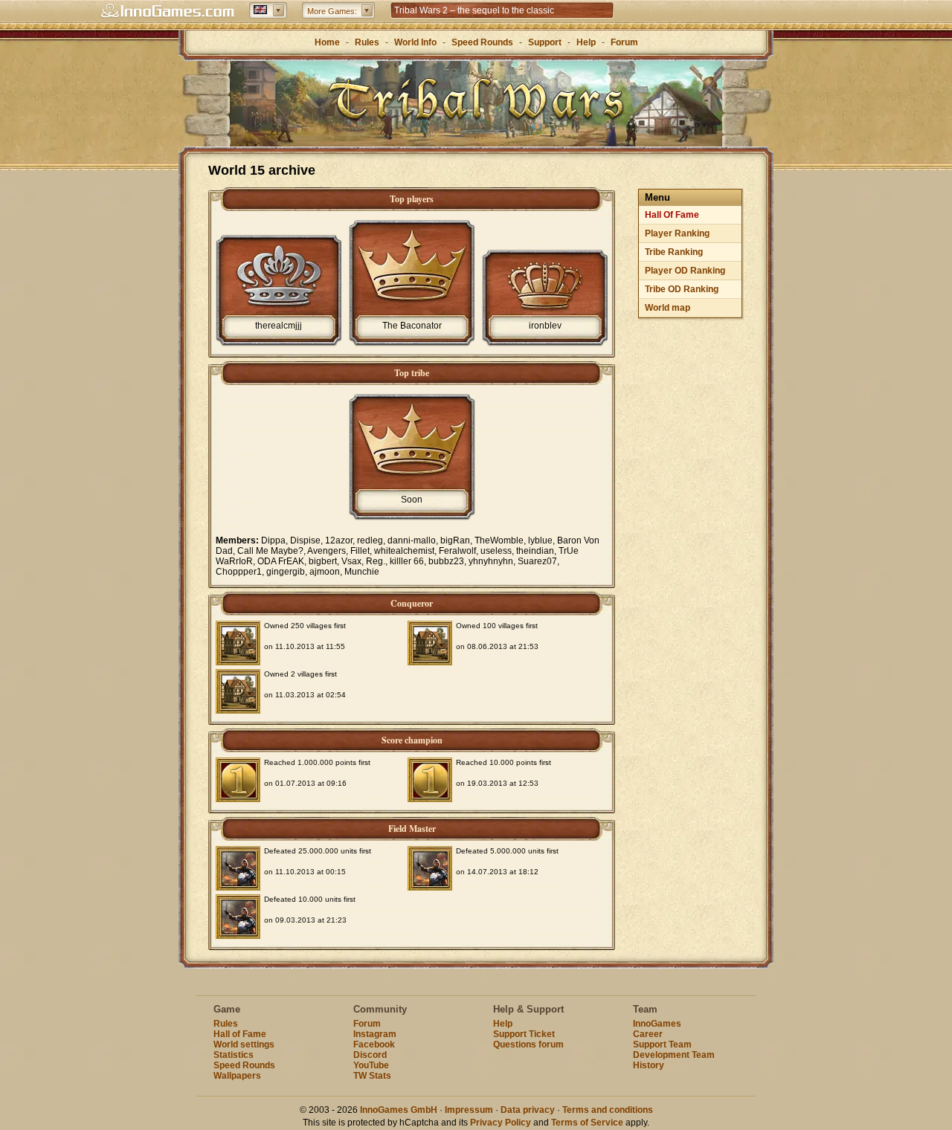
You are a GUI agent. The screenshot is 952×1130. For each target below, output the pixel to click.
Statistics (233, 1055)
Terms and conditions (607, 1110)
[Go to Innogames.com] (167, 11)
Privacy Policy (500, 1122)
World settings (243, 1044)
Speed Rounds (482, 42)
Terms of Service (587, 1122)
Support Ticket (524, 1034)
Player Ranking (677, 233)
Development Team (674, 1055)
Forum (624, 42)
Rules (367, 42)
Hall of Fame (239, 1034)
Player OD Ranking (685, 270)
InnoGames (657, 1023)
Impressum (469, 1110)
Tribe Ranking (674, 252)
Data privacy (528, 1110)
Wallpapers (237, 1076)
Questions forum (528, 1044)
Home (327, 42)
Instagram (374, 1034)
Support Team (662, 1044)
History (648, 1065)
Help (586, 42)
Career (648, 1034)
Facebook (374, 1044)
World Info (415, 42)
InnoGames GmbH (398, 1110)
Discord (370, 1055)
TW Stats (372, 1076)
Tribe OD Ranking (681, 289)
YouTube (371, 1065)
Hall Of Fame (672, 215)
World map (667, 308)
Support (545, 42)
